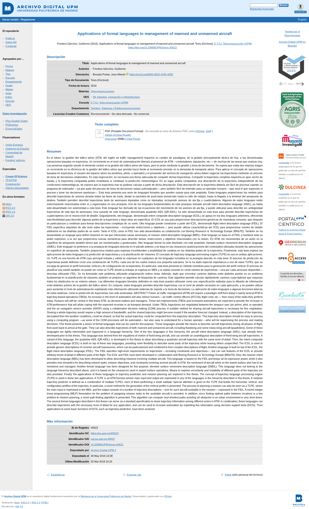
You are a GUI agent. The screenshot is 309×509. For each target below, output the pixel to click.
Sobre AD (11, 42)
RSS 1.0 (10, 212)
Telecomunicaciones (102, 91)
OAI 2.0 (9, 215)
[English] (302, 19)
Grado (9, 85)
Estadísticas (58, 474)
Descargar (111, 139)
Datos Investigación (15, 113)
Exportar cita (134, 474)
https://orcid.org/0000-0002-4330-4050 (151, 74)
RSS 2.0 (10, 208)
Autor (8, 93)
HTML (45, 502)
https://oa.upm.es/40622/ (105, 433)
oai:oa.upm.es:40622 (103, 439)
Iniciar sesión (10, 19)
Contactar (11, 46)
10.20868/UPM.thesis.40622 (107, 444)
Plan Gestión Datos (16, 121)
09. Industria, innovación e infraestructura (116, 97)
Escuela (10, 78)
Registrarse (28, 19)
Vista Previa (133, 139)
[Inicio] (154, 8)
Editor (8, 97)
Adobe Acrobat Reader (118, 135)
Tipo (7, 74)
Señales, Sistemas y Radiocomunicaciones (115, 108)
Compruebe (284, 163)
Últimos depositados (17, 188)
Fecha (9, 66)
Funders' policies (15, 160)
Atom (8, 204)
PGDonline (11, 125)
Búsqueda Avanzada (262, 9)
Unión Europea (14, 145)
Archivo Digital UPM (15, 496)
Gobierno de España (17, 148)
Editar (228, 474)
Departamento (13, 81)
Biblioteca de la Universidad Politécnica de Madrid (106, 496)
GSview (200, 131)
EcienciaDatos (13, 128)
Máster (9, 89)
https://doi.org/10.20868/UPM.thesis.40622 (152, 47)
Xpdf (208, 131)
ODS (8, 105)
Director (9, 101)
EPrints (168, 496)
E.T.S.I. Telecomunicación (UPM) (233, 43)
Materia (9, 70)
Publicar (10, 38)
